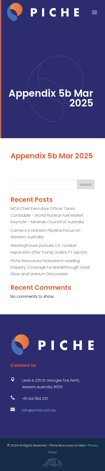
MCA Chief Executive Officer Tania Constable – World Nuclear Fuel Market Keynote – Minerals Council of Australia (47, 215)
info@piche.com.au (39, 410)
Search (86, 184)
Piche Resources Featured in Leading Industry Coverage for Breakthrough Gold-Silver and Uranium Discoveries (50, 267)
